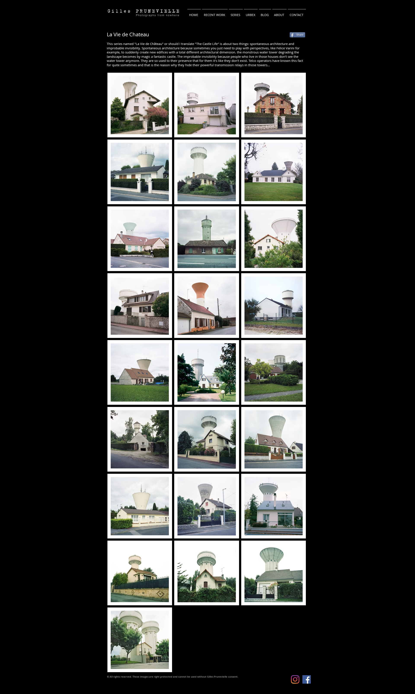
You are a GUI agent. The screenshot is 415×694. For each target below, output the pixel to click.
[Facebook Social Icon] (306, 679)
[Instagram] (295, 679)
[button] (235, 13)
